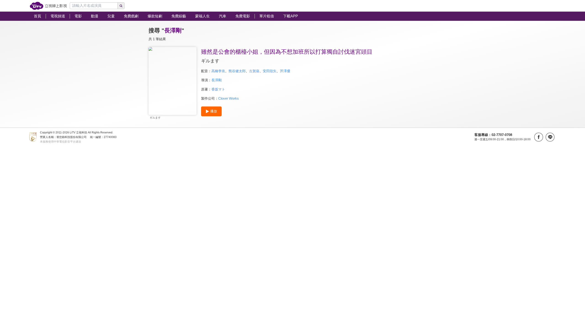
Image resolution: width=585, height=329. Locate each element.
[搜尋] (121, 5)
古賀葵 (254, 71)
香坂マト (218, 89)
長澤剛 (216, 80)
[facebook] (538, 137)
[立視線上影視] (48, 6)
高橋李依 (218, 71)
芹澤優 (285, 71)
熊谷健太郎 (237, 71)
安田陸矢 (270, 71)
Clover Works (228, 98)
